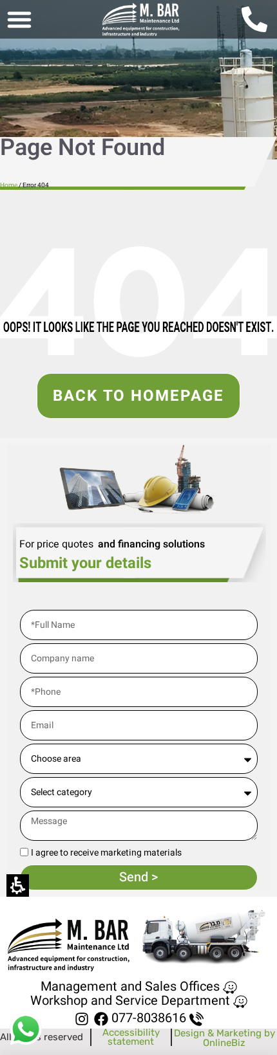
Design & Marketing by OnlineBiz (224, 1038)
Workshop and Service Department (130, 1000)
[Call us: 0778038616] (196, 1019)
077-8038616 (148, 1018)
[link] (140, 19)
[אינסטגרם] (81, 1019)
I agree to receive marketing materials (106, 853)
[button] (19, 19)
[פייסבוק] (101, 1019)
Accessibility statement (131, 1037)
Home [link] (8, 185)
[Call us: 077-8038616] (259, 19)
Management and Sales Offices (130, 986)
